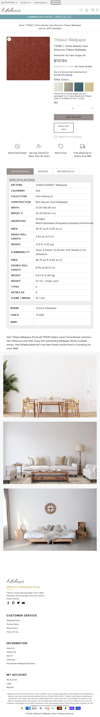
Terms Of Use (12, 632)
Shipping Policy (13, 620)
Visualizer (55, 3)
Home (21, 25)
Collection (11, 659)
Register (10, 687)
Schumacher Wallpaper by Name (21, 663)
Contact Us (24, 3)
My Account (12, 680)
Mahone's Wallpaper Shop (44, 714)
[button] (96, 10)
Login (9, 683)
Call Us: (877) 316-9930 (50, 28)
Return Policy (12, 628)
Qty (56, 102)
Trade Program (39, 3)
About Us (11, 648)
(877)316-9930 (9, 2)
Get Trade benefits (83, 66)
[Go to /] (11, 10)
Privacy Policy (13, 624)
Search (9, 656)
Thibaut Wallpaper (46, 308)
